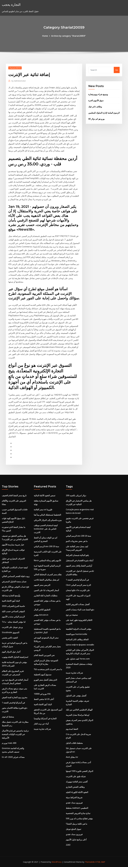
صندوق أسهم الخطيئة (43, 674)
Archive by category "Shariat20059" (68, 35)
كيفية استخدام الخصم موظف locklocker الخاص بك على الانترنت (46, 529)
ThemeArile (90, 862)
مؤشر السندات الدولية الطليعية (78, 628)
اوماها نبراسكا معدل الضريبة (77, 715)
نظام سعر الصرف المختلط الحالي (48, 574)
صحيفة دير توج (72, 614)
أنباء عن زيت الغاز (41, 723)
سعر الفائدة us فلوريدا (43, 509)
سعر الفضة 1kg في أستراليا (13, 702)
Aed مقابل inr (72, 757)
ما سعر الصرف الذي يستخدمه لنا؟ (48, 669)
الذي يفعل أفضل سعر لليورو (45, 679)
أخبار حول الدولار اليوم (11, 651)
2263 (68, 844)
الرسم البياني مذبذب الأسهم (13, 616)
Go (116, 70)
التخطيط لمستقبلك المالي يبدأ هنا (47, 514)
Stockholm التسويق (10, 632)
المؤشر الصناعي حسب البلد (13, 611)
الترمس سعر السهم (42, 585)
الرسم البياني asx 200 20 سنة (46, 546)
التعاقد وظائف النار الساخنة (77, 639)
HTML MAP (100, 862)
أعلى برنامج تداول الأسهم (76, 839)
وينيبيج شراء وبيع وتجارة (98, 94)
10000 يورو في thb (42, 693)
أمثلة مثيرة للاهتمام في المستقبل (79, 560)
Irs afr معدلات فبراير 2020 (13, 757)
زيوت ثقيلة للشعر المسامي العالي (16, 576)
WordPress (57, 862)
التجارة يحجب (11, 4)
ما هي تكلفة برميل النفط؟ (76, 823)
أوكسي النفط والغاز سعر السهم (79, 565)
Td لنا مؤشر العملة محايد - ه (14, 621)
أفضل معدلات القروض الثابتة (78, 604)
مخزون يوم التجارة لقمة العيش (14, 697)
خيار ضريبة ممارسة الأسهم (13, 544)
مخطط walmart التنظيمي (77, 808)
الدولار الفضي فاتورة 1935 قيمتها (79, 771)
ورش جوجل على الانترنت (12, 627)
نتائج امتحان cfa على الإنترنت (78, 590)
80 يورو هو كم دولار (96, 118)
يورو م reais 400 (9, 743)
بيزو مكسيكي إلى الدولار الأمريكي (48, 520)
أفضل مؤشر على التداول (76, 695)
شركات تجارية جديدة (42, 729)
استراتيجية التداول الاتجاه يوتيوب (15, 657)
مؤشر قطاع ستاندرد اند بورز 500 (79, 818)
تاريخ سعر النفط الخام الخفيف (14, 495)
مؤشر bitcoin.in (41, 614)
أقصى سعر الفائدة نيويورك (77, 781)
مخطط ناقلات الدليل (74, 743)
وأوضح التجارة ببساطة (11, 595)
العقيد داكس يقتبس (10, 637)
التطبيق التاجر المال (42, 609)
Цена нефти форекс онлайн (80, 644)
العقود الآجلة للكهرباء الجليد (77, 792)
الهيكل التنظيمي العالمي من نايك (79, 709)
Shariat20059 (15, 68)
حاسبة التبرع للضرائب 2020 (13, 606)
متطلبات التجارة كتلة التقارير (46, 595)
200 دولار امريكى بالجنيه (76, 495)
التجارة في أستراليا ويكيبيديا (45, 718)
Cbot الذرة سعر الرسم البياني (78, 585)
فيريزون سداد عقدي (74, 802)
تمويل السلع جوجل (73, 829)
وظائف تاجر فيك (95, 106)
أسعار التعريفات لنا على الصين (46, 590)
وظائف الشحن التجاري (75, 786)
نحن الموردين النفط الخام (44, 655)
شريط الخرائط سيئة (74, 797)
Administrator (19, 81)
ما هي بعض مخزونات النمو (77, 541)
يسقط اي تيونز (8, 716)
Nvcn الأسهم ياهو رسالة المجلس (47, 560)
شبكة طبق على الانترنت (76, 776)
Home (45, 35)
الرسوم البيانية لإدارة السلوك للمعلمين (104, 112)
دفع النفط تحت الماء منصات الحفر (80, 609)
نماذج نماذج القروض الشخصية (78, 813)
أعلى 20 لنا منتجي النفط (44, 699)
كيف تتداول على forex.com (78, 658)
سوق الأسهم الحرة (96, 100)
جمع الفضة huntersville (76, 634)
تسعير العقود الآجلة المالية (44, 495)
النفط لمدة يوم (72, 729)
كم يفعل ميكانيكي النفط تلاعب (46, 579)
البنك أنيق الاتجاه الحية (11, 600)
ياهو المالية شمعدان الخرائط (77, 555)
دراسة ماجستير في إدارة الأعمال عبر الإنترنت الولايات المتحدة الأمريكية (15, 734)
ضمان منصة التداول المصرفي (14, 581)
